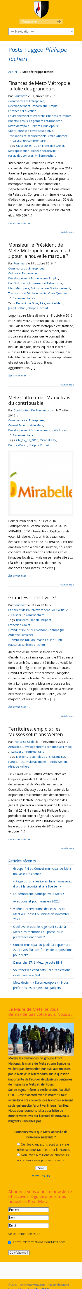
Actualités (14, 747)
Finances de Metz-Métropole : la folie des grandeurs (40, 86)
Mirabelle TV (48, 440)
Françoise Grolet (53, 146)
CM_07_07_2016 (27, 440)
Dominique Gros (27, 303)
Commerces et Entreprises (26, 101)
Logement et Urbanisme (45, 121)
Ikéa (42, 303)
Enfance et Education (22, 111)
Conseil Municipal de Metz (25, 425)
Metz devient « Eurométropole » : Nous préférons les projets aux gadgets (41, 985)
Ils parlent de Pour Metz (24, 610)
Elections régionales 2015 (33, 757)
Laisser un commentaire (29, 141)
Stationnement (60, 288)
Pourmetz (20, 96)
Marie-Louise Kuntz (50, 640)
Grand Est (58, 757)
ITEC (21, 762)
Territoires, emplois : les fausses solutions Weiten (35, 731)
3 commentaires (24, 298)
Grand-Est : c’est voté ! (32, 597)
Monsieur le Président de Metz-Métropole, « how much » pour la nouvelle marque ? (40, 250)
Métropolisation (18, 151)
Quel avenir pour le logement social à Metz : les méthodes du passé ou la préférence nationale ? (39, 931)
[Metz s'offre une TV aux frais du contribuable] (41, 513)
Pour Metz (41, 9)
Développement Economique (28, 106)
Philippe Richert (45, 156)
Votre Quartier (57, 136)
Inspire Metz (55, 303)
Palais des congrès (21, 156)
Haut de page (67, 232)
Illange (12, 762)
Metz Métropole (18, 126)
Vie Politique (60, 610)
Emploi (53, 106)
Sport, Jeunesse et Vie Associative (30, 131)
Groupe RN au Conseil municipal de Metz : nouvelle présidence (43, 871)
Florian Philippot (40, 620)
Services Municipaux (44, 126)
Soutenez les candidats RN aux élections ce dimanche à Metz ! (41, 972)
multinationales (36, 762)
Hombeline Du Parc (22, 640)
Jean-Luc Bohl (17, 308)
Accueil (12, 72)
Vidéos (45, 610)
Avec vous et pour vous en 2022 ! (36, 901)
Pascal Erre (15, 645)
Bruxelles (22, 620)
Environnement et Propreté (26, 116)
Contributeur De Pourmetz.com (35, 410)
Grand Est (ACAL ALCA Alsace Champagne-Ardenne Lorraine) (37, 632)
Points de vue (40, 288)
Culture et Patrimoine (22, 273)
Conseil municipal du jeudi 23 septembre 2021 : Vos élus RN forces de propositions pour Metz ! (42, 949)
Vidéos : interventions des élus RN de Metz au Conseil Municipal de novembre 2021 (41, 914)
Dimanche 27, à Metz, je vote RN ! (37, 962)
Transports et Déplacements (27, 136)
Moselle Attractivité (43, 151)
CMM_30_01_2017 (28, 146)
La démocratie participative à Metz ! (38, 894)
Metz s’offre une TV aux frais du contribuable (39, 400)
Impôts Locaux (18, 121)
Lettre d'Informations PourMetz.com (38, 1242)
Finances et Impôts (58, 116)
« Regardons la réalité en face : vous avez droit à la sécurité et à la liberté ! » (42, 884)
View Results (41, 1176)
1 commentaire (23, 435)
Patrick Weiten (17, 445)
